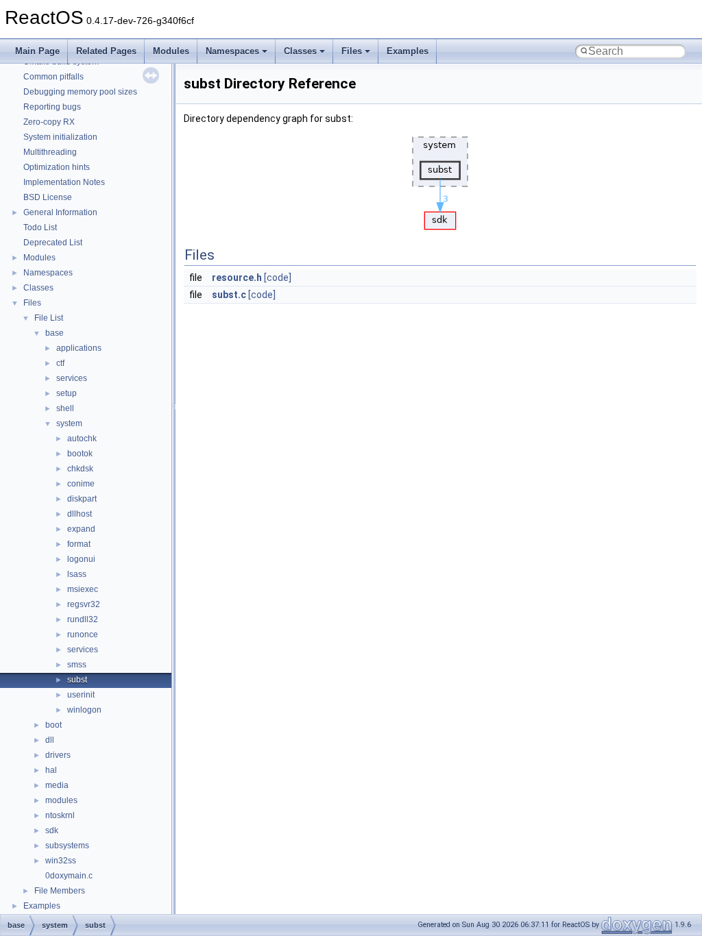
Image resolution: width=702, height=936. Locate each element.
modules (61, 800)
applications (78, 348)
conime (81, 484)
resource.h (237, 277)
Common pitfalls (53, 77)
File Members (59, 891)
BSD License (47, 197)
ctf (60, 363)
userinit (81, 695)
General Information (60, 212)
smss (76, 664)
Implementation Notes (64, 182)
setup (66, 393)
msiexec (82, 589)
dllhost (79, 514)
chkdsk (80, 468)
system (69, 423)
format (78, 544)
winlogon (84, 710)
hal (51, 770)
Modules (171, 51)
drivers (58, 755)
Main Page (37, 51)
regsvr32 (83, 604)
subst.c (229, 294)
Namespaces (232, 51)
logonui (81, 559)
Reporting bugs (52, 107)
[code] (277, 277)
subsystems (67, 845)
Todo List (40, 227)
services (71, 378)
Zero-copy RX (49, 122)
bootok (80, 453)
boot (53, 725)
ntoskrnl (60, 815)
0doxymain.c (69, 875)
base (54, 333)
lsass (76, 574)
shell (65, 408)
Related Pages (106, 51)
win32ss (60, 860)
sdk (51, 830)
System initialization (60, 137)
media (57, 785)
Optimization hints (56, 167)
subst (77, 680)
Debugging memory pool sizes (80, 92)
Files (351, 51)
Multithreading (50, 152)
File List (48, 318)
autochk (82, 438)
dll (49, 740)
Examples (407, 51)
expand (81, 529)
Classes (300, 51)
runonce (82, 634)
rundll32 (82, 619)
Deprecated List (52, 242)
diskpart (82, 499)
